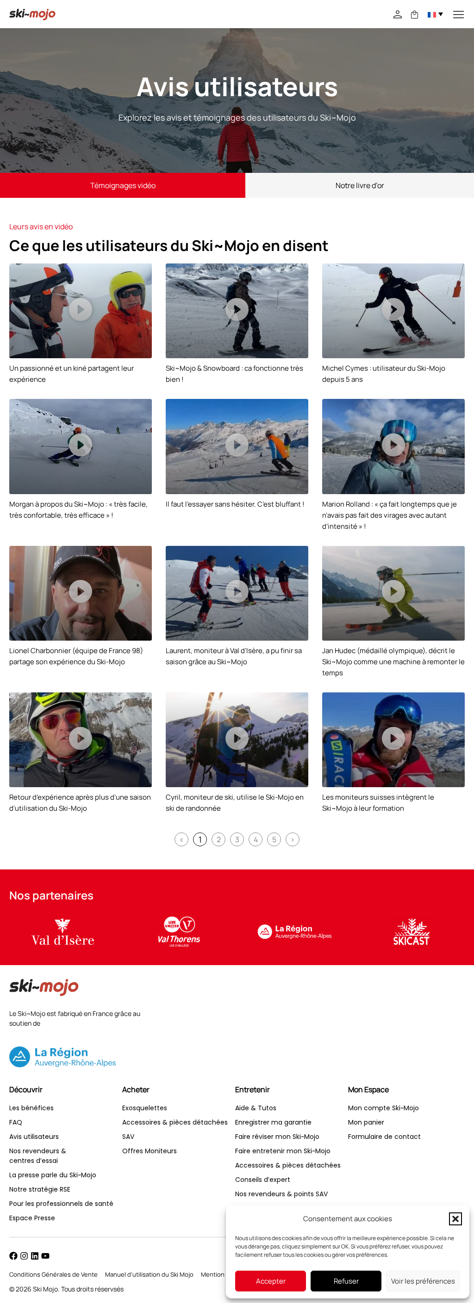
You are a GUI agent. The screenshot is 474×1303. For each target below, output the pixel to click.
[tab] (122, 185)
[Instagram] (24, 1256)
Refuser (346, 1281)
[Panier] (414, 14)
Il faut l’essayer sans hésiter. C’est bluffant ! (235, 504)
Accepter (271, 1281)
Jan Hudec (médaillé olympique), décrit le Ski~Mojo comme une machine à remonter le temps (393, 662)
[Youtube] (45, 1256)
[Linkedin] (35, 1256)
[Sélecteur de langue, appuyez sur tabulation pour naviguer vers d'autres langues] (435, 14)
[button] (455, 1218)
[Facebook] (13, 1256)
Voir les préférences (423, 1281)
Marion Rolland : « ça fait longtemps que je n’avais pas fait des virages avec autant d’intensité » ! (389, 515)
